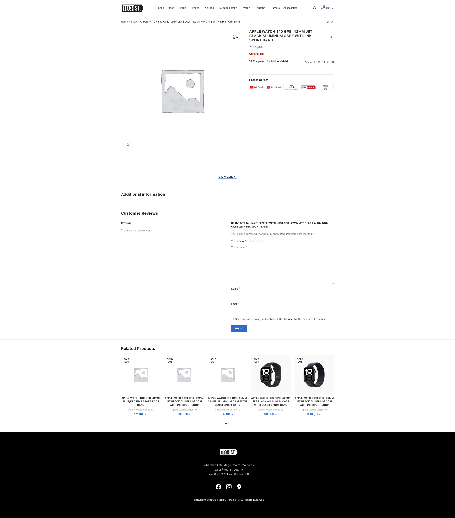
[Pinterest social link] (323, 62)
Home (124, 21)
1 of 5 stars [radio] (251, 241)
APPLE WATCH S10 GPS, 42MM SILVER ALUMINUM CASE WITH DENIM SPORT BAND (227, 401)
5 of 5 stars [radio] (261, 241)
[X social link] (319, 62)
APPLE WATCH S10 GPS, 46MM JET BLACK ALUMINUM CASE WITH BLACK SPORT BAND (270, 401)
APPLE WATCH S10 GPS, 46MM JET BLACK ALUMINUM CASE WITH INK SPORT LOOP (314, 401)
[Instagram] (229, 486)
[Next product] (332, 22)
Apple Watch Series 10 (140, 409)
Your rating (238, 241)
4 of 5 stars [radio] (259, 241)
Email (235, 304)
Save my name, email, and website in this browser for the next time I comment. (281, 319)
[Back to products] (328, 22)
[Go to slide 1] (226, 423)
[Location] (239, 486)
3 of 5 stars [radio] (256, 241)
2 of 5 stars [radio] (253, 241)
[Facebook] (218, 486)
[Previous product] (323, 22)
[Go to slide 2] (229, 423)
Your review (239, 247)
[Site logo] (132, 7)
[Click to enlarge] (128, 144)
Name (235, 288)
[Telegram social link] (332, 62)
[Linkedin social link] (328, 62)
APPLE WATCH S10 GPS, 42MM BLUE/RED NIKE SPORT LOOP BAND (140, 401)
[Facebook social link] (315, 62)
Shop (134, 21)
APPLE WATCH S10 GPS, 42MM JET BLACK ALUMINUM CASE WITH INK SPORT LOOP (184, 401)
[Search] (314, 8)
